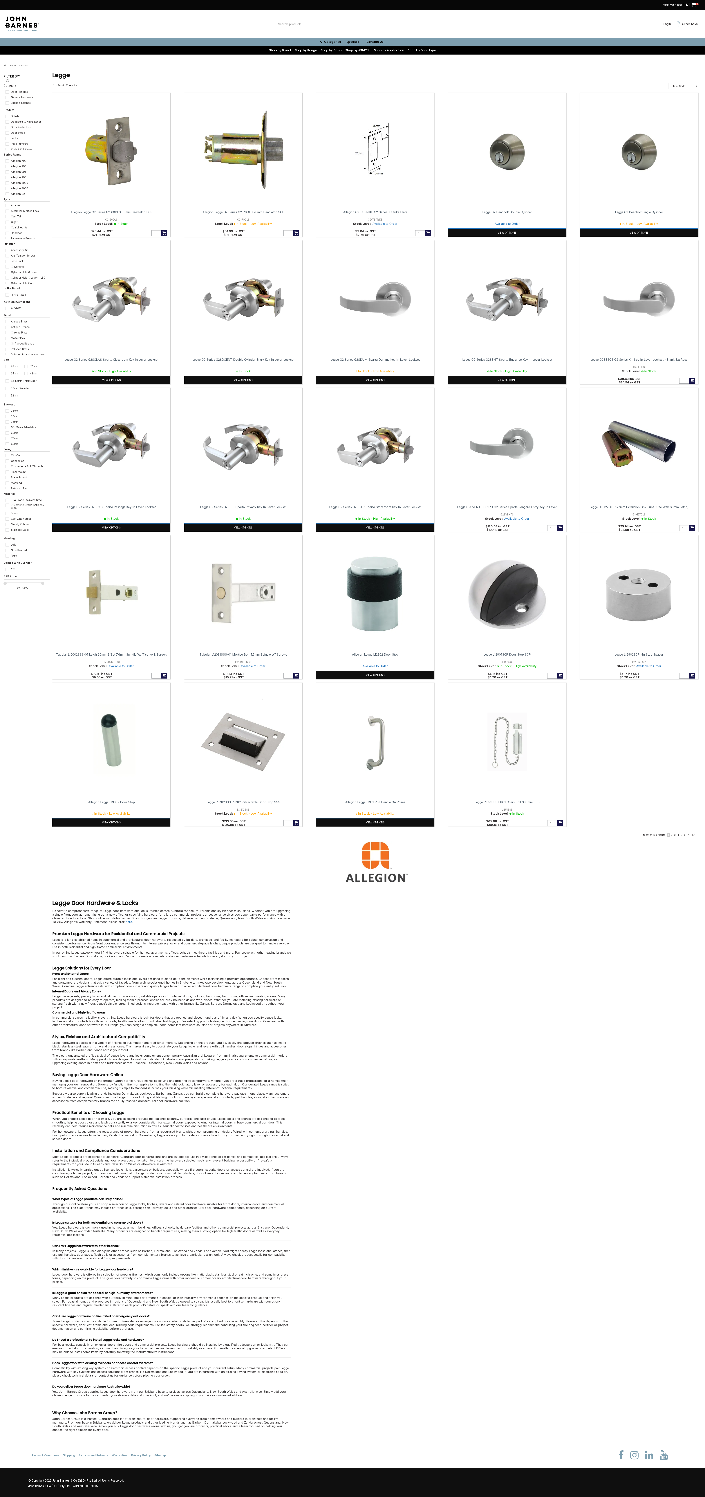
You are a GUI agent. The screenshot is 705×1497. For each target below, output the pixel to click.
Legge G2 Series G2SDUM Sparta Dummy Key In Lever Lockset (375, 359)
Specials (352, 42)
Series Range (12, 154)
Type (7, 199)
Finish (8, 315)
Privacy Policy (141, 1455)
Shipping (69, 1455)
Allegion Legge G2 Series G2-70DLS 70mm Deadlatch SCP (243, 212)
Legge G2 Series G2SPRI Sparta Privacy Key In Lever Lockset (243, 507)
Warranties (119, 1455)
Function (9, 243)
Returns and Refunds (93, 1455)
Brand (13, 65)
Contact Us (375, 42)
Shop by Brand (280, 50)
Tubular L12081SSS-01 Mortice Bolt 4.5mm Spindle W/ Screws (243, 654)
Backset (9, 404)
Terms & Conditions (45, 1455)
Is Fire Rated (12, 288)
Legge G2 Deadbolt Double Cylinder (507, 212)
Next (694, 834)
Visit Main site (672, 5)
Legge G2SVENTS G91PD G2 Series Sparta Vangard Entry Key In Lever (507, 507)
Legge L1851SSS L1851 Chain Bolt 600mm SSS (507, 802)
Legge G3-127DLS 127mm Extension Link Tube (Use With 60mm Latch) (639, 507)
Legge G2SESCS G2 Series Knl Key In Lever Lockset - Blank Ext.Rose (639, 359)
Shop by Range (305, 50)
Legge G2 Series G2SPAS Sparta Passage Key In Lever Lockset (111, 507)
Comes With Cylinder (18, 562)
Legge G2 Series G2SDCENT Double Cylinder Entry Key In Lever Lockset (243, 359)
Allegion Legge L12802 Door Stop (375, 654)
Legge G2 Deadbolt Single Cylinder (639, 212)
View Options (507, 232)
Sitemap (160, 1455)
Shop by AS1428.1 (357, 50)
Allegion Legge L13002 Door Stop (111, 802)
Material (9, 493)
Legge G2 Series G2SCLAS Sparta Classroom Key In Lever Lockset (111, 359)
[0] (694, 5)
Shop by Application (389, 50)
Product (9, 109)
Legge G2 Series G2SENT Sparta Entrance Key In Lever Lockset (507, 359)
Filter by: (12, 76)
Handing (9, 538)
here (129, 922)
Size (6, 359)
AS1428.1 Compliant (17, 301)
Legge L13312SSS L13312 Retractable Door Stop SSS (243, 802)
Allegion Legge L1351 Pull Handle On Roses (375, 802)
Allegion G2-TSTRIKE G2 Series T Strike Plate (375, 212)
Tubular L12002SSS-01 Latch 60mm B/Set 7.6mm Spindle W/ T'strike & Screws (111, 654)
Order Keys (690, 24)
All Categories (330, 42)
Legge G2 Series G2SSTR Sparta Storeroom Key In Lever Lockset (375, 507)
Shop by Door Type (422, 50)
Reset (7, 80)
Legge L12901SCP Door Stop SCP (507, 654)
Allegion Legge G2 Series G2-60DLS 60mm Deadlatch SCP (111, 212)
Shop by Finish (331, 50)
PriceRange (27, 577)
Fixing (7, 449)
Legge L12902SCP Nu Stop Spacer (639, 654)
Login (667, 23)
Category (10, 85)
